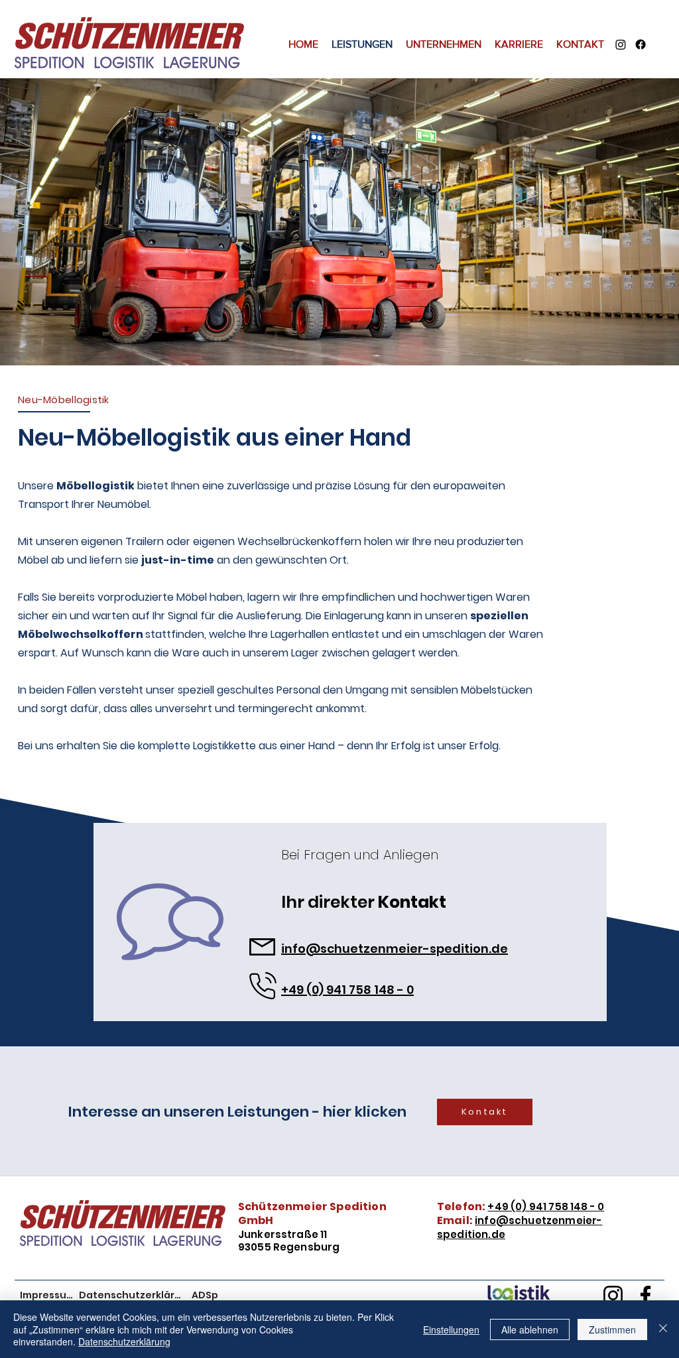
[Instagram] (620, 44)
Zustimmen (612, 1329)
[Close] (663, 1329)
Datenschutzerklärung (124, 1341)
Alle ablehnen (529, 1329)
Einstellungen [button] (451, 1329)
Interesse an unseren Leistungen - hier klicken (237, 1111)
